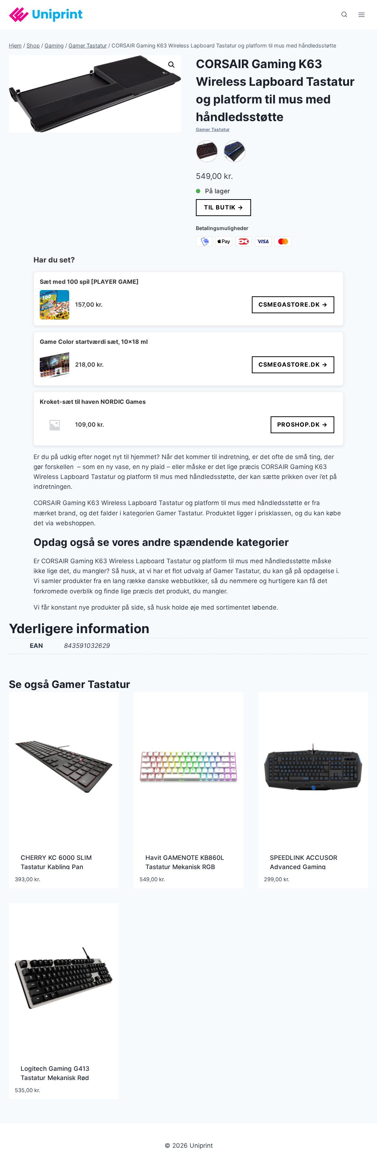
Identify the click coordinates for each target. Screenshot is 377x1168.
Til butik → (223, 207)
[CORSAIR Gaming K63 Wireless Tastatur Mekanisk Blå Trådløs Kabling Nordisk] (234, 151)
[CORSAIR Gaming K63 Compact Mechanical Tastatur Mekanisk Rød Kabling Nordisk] (207, 151)
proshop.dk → (302, 424)
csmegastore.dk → (293, 304)
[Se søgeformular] (344, 14)
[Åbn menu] (361, 14)
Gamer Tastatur (213, 129)
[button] (171, 64)
